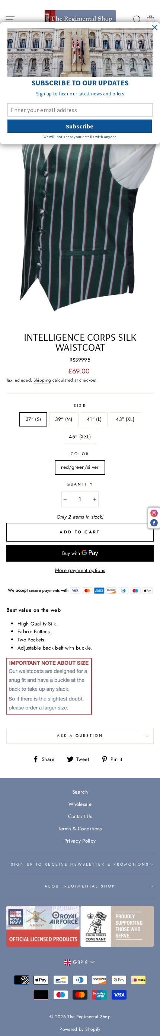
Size (80, 405)
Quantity (80, 484)
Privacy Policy (80, 840)
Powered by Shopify (80, 1029)
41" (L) (94, 419)
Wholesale (80, 804)
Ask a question (80, 735)
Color (80, 454)
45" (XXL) (80, 436)
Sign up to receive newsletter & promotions (80, 864)
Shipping (42, 380)
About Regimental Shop (80, 886)
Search (80, 791)
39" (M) (63, 419)
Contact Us (80, 816)
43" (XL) (125, 419)
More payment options (80, 570)
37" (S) (33, 419)
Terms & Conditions (80, 828)
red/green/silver (80, 467)
